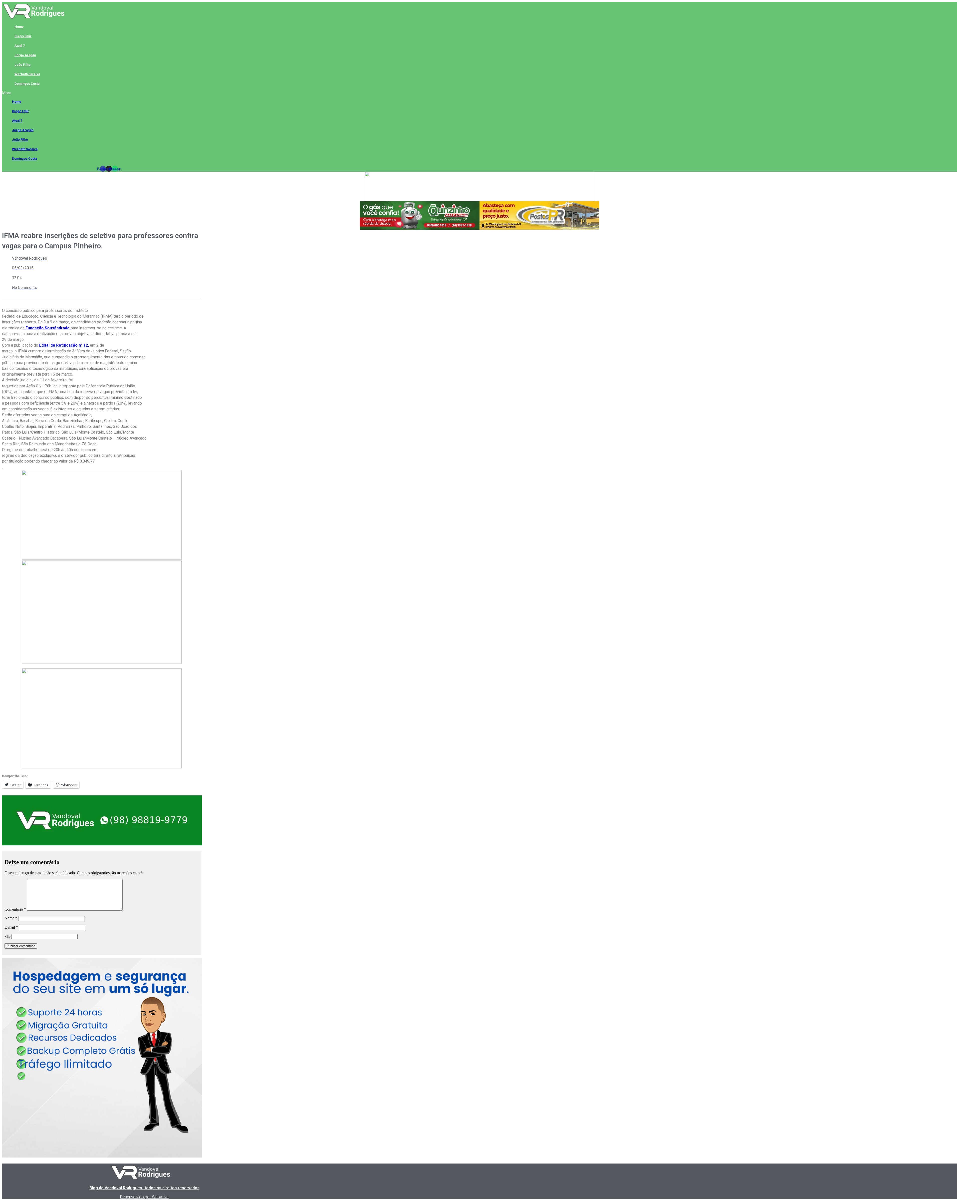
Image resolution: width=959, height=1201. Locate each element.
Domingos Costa (26, 83)
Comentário (15, 909)
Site (7, 936)
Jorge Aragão (25, 55)
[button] (109, 93)
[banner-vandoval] (102, 844)
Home (19, 26)
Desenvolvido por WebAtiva (144, 1197)
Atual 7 (19, 45)
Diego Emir (22, 36)
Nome (10, 918)
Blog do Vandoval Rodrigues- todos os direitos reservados (144, 1188)
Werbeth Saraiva (27, 74)
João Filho (22, 64)
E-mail (11, 927)
